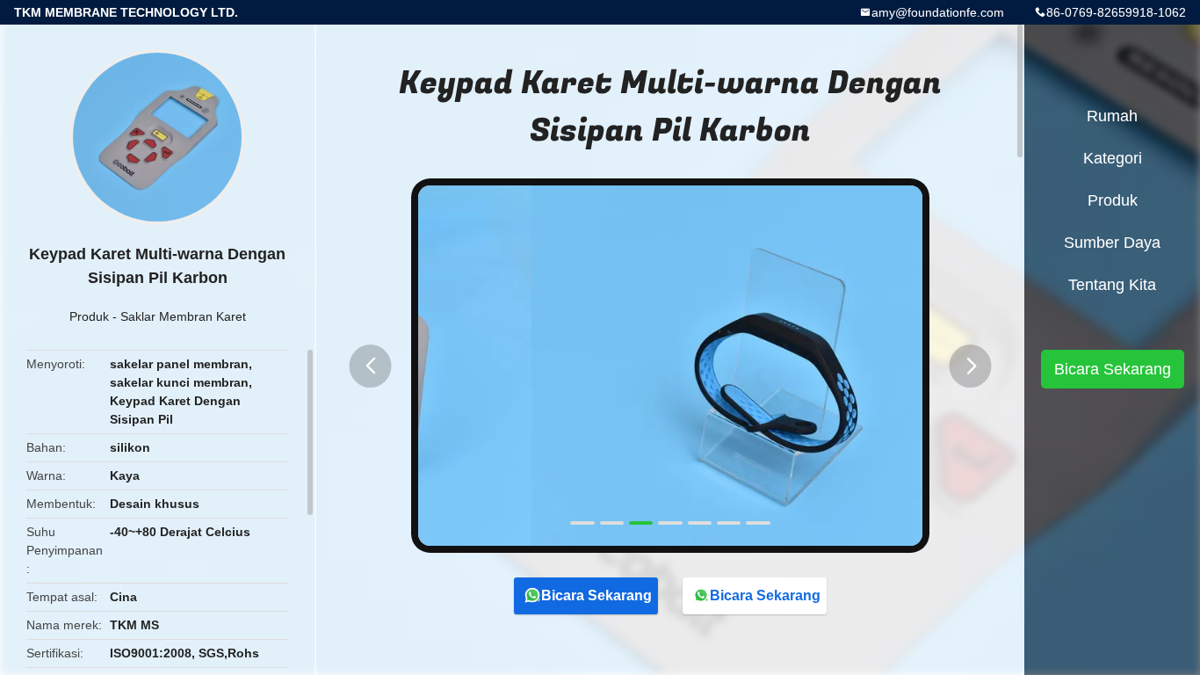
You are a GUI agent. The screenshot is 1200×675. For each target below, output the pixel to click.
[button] (371, 366)
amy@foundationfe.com (937, 12)
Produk (89, 316)
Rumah (1112, 116)
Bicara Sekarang (596, 595)
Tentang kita (1112, 285)
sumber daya (1112, 242)
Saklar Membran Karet (183, 316)
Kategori (1112, 158)
